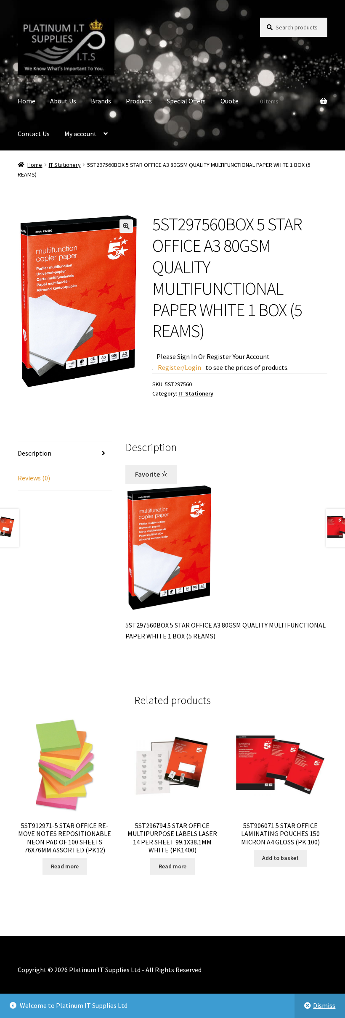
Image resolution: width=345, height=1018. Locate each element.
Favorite (148, 474)
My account (80, 133)
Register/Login (179, 367)
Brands (101, 101)
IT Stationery (65, 165)
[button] (126, 226)
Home (26, 101)
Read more (65, 866)
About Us (63, 101)
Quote (229, 101)
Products (139, 101)
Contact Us (34, 133)
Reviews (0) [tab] (34, 478)
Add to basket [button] (280, 858)
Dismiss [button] (324, 1005)
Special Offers (186, 101)
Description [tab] (34, 453)
